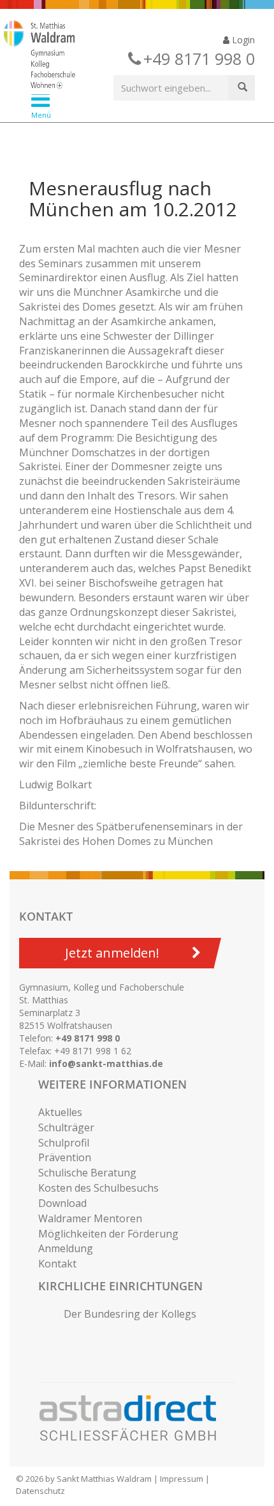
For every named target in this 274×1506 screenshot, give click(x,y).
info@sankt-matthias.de (106, 1063)
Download (62, 1203)
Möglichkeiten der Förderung (108, 1234)
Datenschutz (40, 1490)
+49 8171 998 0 (87, 1038)
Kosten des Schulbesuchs (98, 1188)
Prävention (64, 1157)
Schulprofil (63, 1143)
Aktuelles (60, 1112)
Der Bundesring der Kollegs (130, 1314)
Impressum (181, 1478)
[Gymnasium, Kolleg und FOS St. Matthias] (127, 56)
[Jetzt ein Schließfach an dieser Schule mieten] (133, 1418)
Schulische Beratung (87, 1173)
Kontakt (57, 1264)
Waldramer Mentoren (90, 1218)
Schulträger (66, 1127)
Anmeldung (65, 1248)
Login (242, 40)
